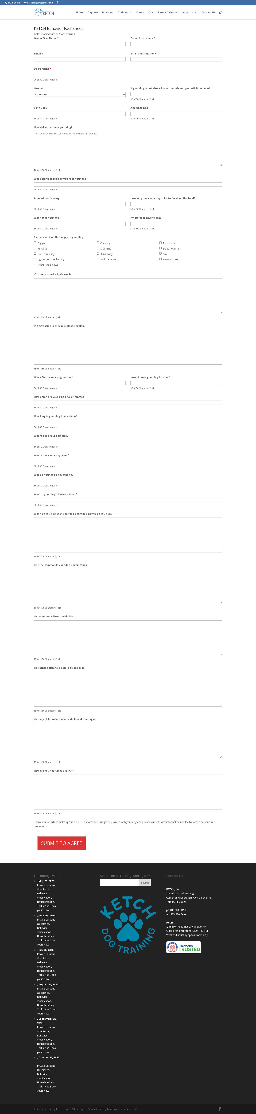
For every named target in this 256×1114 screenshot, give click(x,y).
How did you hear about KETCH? (54, 770)
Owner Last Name (142, 38)
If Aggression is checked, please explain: (59, 326)
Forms (140, 12)
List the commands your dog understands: (61, 565)
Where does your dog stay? (51, 435)
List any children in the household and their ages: (65, 719)
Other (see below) (48, 264)
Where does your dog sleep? (51, 455)
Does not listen (171, 248)
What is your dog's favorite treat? (55, 494)
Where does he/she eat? (145, 217)
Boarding (107, 12)
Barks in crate (171, 259)
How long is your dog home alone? (55, 416)
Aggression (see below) (51, 259)
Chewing (105, 243)
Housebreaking (46, 254)
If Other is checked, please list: (53, 274)
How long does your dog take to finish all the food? (162, 198)
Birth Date (40, 107)
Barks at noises (109, 259)
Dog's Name (42, 68)
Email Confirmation (143, 53)
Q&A (151, 12)
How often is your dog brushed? (150, 377)
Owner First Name (46, 38)
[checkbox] (35, 242)
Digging (42, 243)
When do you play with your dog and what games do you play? (73, 513)
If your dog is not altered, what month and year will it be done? (170, 88)
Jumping (42, 248)
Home (79, 12)
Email (38, 53)
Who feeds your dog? (47, 217)
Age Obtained (139, 107)
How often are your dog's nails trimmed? (60, 396)
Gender (38, 88)
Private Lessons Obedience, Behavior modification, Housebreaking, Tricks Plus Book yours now (46, 898)
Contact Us (208, 12)
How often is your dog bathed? (53, 377)
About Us (187, 12)
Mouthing (105, 248)
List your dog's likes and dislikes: (55, 616)
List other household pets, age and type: (59, 667)
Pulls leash (169, 243)
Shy (165, 254)
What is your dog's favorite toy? (54, 474)
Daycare (93, 12)
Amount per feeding (47, 198)
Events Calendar (168, 12)
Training (123, 12)
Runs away (106, 254)
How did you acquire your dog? (53, 127)
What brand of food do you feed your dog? (61, 178)
